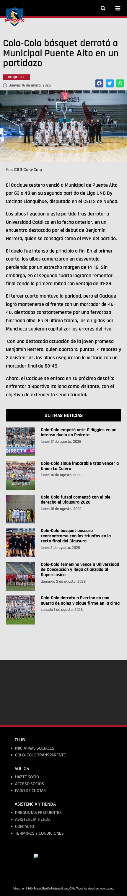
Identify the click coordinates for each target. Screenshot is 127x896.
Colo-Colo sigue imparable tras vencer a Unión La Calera (80, 466)
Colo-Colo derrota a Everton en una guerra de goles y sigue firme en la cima (80, 600)
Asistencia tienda (33, 819)
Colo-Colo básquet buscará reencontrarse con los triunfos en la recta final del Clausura (76, 536)
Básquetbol (16, 77)
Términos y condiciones (39, 833)
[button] (103, 8)
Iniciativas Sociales (34, 748)
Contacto (24, 826)
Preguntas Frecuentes (38, 812)
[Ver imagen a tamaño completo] (63, 126)
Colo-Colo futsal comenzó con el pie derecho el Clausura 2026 (75, 500)
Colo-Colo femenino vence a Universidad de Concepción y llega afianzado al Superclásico (80, 569)
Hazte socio (27, 777)
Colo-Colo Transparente (40, 755)
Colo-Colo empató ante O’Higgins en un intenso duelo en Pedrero (78, 432)
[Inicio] (15, 15)
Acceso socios (29, 783)
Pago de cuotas (30, 790)
